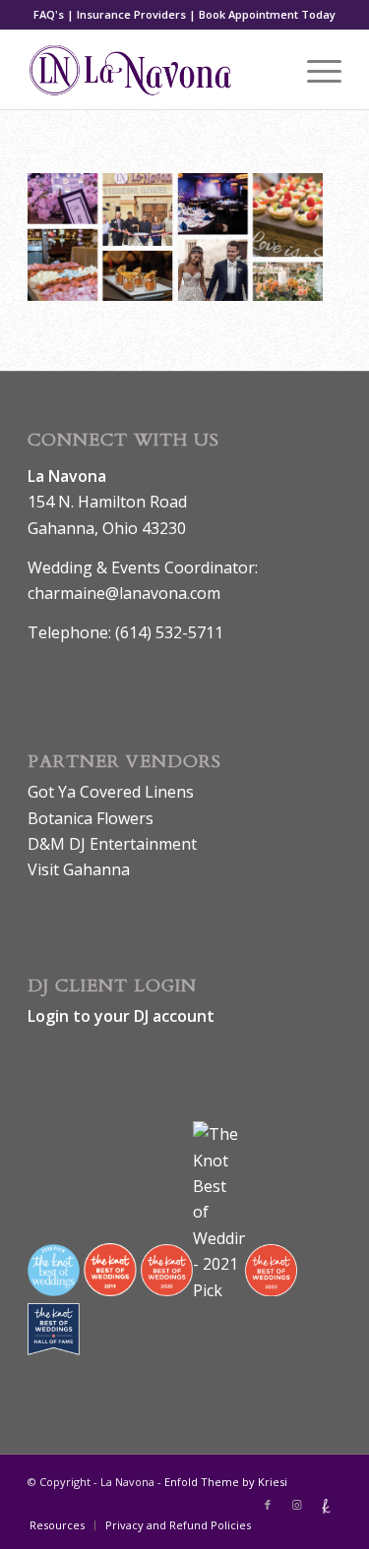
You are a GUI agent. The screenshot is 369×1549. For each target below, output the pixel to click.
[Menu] (314, 69)
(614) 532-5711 (169, 632)
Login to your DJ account (121, 1016)
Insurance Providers (131, 14)
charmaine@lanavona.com (124, 593)
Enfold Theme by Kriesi (225, 1481)
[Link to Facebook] (267, 1504)
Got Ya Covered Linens (111, 792)
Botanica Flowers (91, 818)
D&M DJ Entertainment (112, 844)
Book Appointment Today (267, 14)
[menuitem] (57, 1525)
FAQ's (48, 14)
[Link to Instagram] (297, 1504)
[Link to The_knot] (326, 1504)
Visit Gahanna (79, 869)
